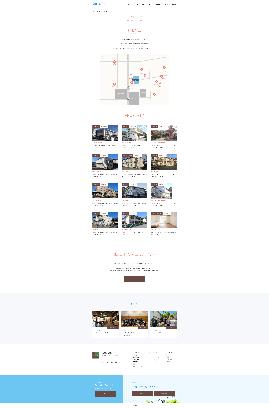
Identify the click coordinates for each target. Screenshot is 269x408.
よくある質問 (136, 357)
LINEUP (136, 4)
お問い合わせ (106, 393)
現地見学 (142, 393)
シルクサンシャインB (154, 357)
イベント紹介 (169, 359)
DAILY (150, 4)
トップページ (136, 352)
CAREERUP (158, 4)
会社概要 (135, 364)
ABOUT (129, 4)
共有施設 (168, 357)
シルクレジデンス (153, 364)
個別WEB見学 (164, 393)
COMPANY (166, 4)
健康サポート (169, 355)
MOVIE (143, 4)
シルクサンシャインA (154, 355)
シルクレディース (153, 361)
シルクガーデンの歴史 (138, 366)
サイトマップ (169, 366)
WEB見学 (135, 355)
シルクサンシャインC (154, 359)
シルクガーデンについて (171, 352)
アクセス (168, 364)
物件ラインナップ (153, 352)
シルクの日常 (136, 359)
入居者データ (169, 361)
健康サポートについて (134, 279)
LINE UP (98, 11)
